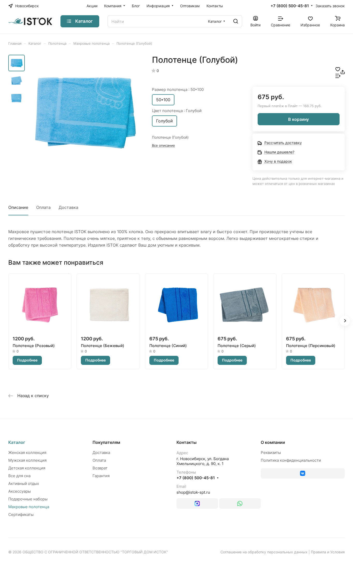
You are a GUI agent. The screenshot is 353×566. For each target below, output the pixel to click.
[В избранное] (337, 68)
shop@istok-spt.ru (193, 492)
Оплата (43, 207)
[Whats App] (240, 503)
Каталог (16, 442)
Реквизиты (271, 452)
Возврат (100, 468)
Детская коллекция (26, 468)
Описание (18, 207)
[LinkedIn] (197, 503)
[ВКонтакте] (303, 473)
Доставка (68, 207)
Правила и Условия (328, 552)
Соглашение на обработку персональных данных (264, 552)
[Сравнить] (338, 75)
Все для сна (19, 475)
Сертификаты (21, 514)
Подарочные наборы (28, 499)
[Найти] (235, 21)
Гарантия (101, 475)
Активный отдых (23, 483)
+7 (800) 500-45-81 (290, 6)
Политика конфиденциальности (291, 460)
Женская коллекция (27, 452)
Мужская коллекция (27, 460)
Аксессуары (19, 491)
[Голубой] (84, 113)
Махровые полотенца (28, 506)
